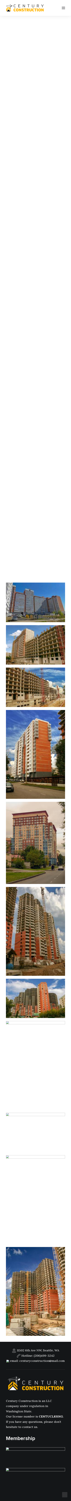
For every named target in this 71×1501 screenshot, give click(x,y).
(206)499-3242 (44, 1356)
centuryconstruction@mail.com (42, 1361)
